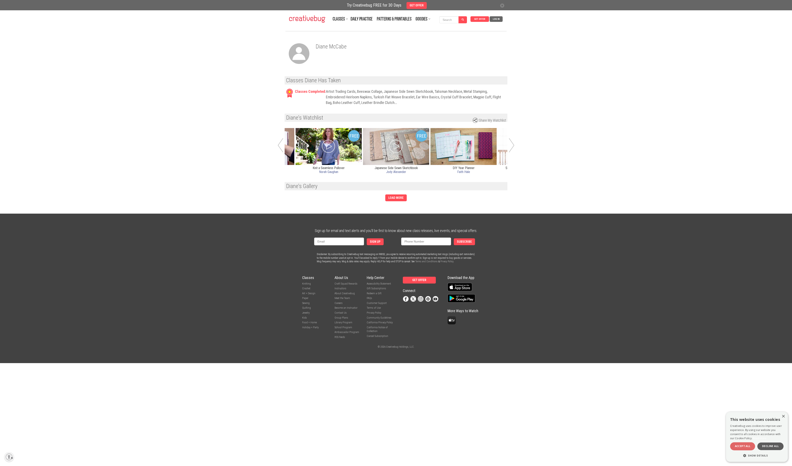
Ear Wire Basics (427, 97)
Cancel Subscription (377, 336)
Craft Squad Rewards (346, 283)
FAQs (369, 298)
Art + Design (308, 293)
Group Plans (341, 317)
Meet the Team (342, 298)
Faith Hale (463, 172)
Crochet (306, 288)
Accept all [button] (743, 446)
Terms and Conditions (426, 261)
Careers (339, 303)
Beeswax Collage (369, 91)
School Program (343, 327)
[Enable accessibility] (9, 457)
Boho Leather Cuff (346, 102)
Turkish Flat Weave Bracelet (394, 97)
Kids (304, 317)
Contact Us (341, 312)
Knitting (306, 283)
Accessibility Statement (379, 283)
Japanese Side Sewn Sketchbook (408, 91)
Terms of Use (374, 307)
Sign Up (375, 242)
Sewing (306, 303)
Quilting (306, 307)
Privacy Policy (446, 261)
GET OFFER (479, 19)
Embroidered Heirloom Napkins (349, 97)
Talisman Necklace (448, 91)
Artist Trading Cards (341, 91)
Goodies (422, 19)
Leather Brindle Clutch (378, 102)
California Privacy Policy (380, 322)
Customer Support (377, 303)
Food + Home (309, 322)
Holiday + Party (310, 327)
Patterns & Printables (394, 19)
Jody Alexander (396, 172)
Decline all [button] (770, 446)
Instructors (340, 288)
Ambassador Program (347, 332)
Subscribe (464, 242)
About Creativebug (345, 293)
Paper (305, 298)
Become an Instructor (346, 307)
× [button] (783, 416)
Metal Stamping (475, 91)
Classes (339, 19)
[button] (757, 455)
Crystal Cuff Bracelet (456, 97)
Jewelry (306, 312)
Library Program (343, 322)
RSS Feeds (340, 337)
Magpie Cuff (482, 97)
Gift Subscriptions (376, 288)
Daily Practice (362, 19)
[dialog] (757, 437)
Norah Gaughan (328, 172)
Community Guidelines (379, 317)
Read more (760, 438)
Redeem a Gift (374, 293)
